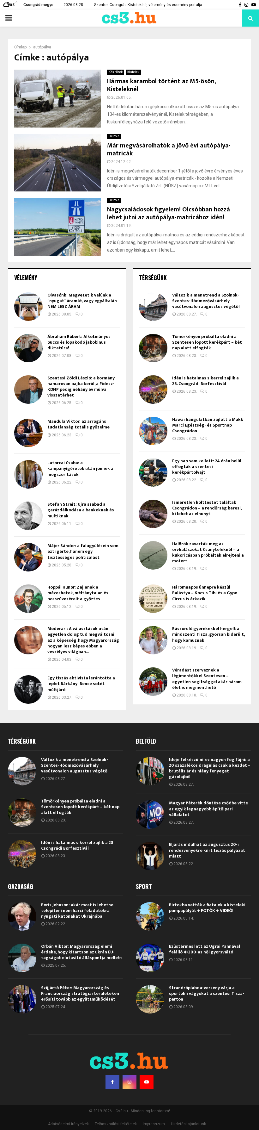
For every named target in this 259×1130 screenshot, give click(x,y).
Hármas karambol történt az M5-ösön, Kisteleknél (161, 85)
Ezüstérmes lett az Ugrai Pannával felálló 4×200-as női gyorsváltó (204, 949)
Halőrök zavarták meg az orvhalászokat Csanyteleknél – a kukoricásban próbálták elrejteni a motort (208, 552)
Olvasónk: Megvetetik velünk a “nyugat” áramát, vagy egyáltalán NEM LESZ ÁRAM (82, 300)
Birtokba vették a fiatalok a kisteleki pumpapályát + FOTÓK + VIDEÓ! (207, 907)
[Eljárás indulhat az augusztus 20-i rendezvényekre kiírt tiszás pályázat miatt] (150, 856)
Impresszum (154, 1124)
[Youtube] (147, 1082)
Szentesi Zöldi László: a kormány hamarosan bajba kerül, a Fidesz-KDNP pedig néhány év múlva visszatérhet (81, 386)
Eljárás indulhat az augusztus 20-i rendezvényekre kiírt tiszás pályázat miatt (207, 850)
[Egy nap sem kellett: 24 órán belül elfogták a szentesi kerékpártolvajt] (153, 472)
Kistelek (133, 72)
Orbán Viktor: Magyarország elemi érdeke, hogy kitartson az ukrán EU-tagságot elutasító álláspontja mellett (81, 952)
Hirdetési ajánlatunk (188, 1124)
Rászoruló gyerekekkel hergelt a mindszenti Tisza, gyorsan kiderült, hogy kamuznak (208, 634)
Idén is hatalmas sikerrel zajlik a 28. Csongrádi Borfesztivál (205, 380)
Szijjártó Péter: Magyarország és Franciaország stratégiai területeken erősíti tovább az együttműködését (80, 993)
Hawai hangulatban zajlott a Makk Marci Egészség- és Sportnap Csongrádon (207, 425)
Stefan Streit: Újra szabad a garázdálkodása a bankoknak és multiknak (80, 510)
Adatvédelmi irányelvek (68, 1124)
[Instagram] (129, 1082)
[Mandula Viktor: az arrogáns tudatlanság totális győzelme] (28, 433)
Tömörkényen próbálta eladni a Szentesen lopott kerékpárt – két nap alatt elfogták (207, 342)
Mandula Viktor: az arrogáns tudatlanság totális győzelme (78, 424)
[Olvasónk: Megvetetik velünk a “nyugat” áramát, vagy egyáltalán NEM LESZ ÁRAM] (28, 306)
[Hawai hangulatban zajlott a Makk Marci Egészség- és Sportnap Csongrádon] (153, 431)
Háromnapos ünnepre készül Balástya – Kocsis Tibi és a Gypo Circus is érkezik (204, 593)
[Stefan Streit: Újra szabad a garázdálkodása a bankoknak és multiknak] (28, 516)
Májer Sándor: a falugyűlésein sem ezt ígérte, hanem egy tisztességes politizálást (82, 551)
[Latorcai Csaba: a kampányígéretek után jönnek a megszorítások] (28, 474)
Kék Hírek (116, 72)
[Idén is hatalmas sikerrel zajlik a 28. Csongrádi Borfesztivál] (153, 389)
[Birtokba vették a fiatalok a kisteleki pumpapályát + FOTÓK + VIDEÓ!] (150, 916)
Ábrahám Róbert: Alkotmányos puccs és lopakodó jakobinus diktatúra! (79, 342)
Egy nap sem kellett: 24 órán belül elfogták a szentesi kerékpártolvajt (206, 466)
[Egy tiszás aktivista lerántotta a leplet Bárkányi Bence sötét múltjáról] (28, 689)
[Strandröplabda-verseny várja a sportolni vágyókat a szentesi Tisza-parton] (150, 999)
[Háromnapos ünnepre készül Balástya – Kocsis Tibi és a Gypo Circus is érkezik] (153, 598)
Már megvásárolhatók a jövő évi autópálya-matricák (169, 149)
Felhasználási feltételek (116, 1124)
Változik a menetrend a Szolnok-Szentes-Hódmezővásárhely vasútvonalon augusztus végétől (206, 300)
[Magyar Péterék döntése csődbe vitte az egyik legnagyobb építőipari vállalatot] (150, 814)
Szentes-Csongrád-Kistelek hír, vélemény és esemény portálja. (148, 5)
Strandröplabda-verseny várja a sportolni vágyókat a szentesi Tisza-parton (206, 993)
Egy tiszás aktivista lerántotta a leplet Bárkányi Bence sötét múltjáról (81, 683)
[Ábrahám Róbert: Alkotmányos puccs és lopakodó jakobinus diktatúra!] (28, 348)
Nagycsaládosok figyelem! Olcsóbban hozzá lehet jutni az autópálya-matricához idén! (168, 213)
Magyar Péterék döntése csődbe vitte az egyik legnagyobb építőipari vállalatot (208, 808)
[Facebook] (112, 1082)
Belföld (114, 136)
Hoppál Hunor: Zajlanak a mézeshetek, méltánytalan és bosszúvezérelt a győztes (77, 593)
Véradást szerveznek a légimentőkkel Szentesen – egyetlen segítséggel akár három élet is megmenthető (207, 678)
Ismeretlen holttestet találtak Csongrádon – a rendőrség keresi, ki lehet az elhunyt (206, 508)
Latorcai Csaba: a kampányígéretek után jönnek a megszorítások (80, 468)
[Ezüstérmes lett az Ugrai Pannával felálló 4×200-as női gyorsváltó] (150, 958)
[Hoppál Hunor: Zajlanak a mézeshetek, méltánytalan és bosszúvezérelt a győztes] (28, 598)
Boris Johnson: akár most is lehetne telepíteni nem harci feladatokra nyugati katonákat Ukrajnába (77, 910)
